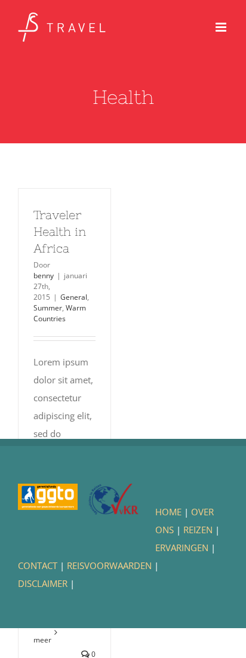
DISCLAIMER (42, 583)
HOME (168, 512)
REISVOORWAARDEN (109, 565)
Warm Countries (59, 313)
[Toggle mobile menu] (222, 27)
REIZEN (198, 530)
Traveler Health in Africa (59, 231)
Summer (47, 308)
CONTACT (37, 565)
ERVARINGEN (181, 548)
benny (43, 275)
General (73, 297)
